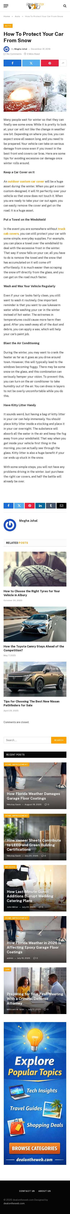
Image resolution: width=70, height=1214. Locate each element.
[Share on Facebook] (12, 63)
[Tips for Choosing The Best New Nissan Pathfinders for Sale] (35, 679)
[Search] (64, 6)
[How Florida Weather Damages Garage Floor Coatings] (35, 785)
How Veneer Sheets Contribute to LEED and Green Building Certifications (34, 845)
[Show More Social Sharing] (63, 63)
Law (7, 969)
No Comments (14, 54)
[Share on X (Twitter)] (31, 63)
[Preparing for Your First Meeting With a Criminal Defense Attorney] (35, 990)
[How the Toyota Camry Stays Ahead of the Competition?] (35, 624)
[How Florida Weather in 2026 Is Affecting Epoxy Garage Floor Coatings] (35, 939)
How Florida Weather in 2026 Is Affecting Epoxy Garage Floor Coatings (34, 947)
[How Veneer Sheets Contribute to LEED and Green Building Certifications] (35, 837)
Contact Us (27, 1191)
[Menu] (6, 6)
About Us (44, 1191)
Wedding (10, 867)
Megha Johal (20, 49)
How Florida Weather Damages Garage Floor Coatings (33, 796)
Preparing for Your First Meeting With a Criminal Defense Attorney (35, 998)
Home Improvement (16, 764)
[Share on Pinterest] (50, 63)
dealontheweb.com (14, 1203)
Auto (8, 26)
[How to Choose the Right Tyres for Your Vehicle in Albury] (35, 569)
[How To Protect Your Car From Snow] (35, 91)
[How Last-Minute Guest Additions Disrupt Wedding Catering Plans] (35, 888)
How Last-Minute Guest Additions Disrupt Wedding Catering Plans (30, 896)
